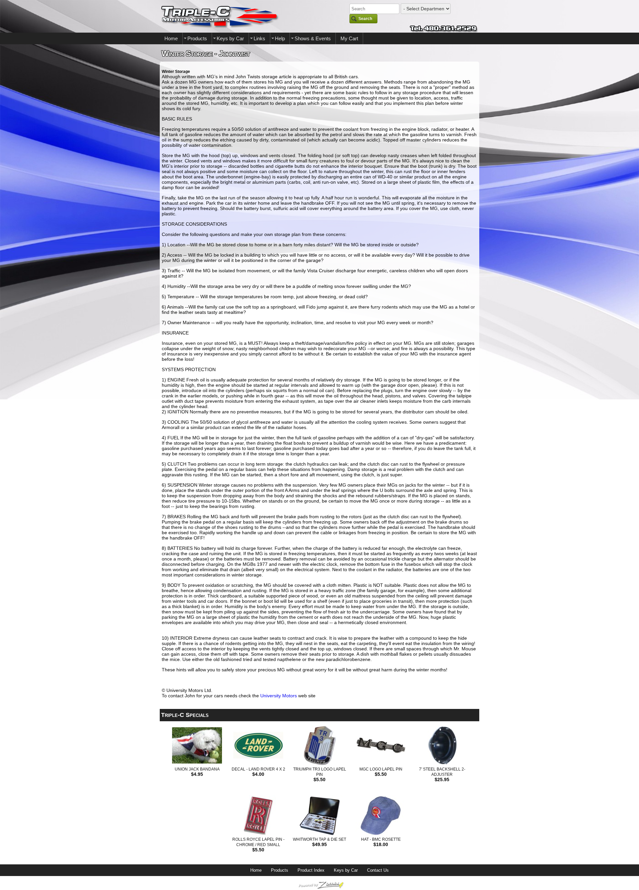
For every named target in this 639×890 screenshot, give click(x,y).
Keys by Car (230, 38)
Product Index (311, 870)
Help (280, 38)
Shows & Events (313, 38)
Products (197, 38)
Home (171, 38)
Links (259, 38)
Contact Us (378, 870)
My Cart (349, 38)
